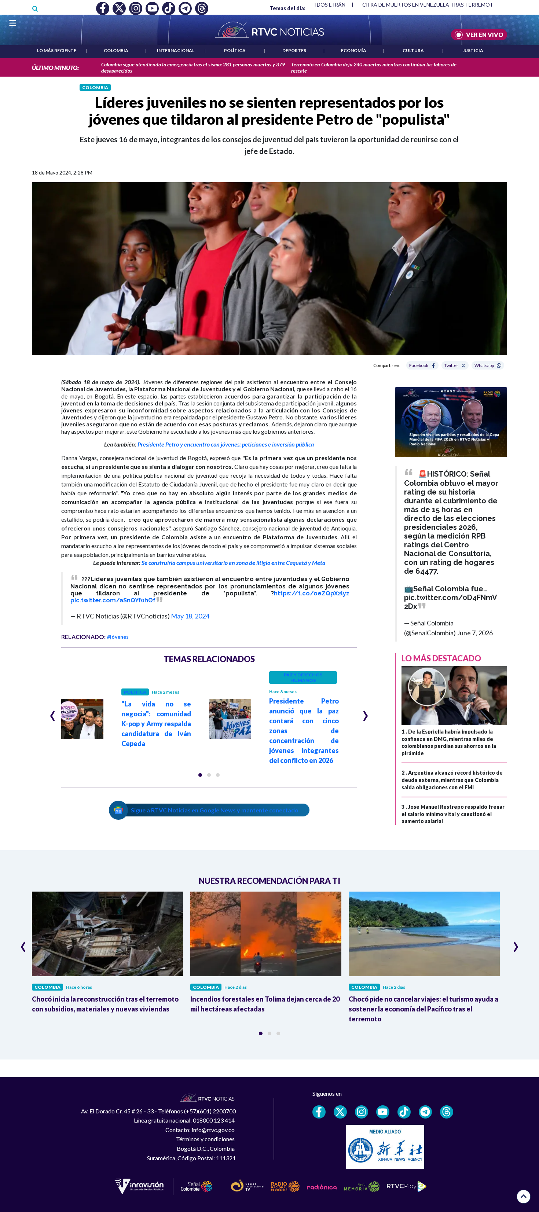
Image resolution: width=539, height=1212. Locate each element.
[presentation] (52, 712)
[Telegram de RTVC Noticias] (425, 1112)
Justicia (473, 50)
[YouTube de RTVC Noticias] (382, 1112)
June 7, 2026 (475, 633)
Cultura (413, 50)
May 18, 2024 (190, 616)
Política (235, 50)
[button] (200, 775)
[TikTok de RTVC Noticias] (404, 1112)
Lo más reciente (56, 50)
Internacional (175, 50)
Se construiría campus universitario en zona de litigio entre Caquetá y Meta (233, 562)
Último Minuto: (55, 67)
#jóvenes (118, 636)
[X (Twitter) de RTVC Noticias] (340, 1112)
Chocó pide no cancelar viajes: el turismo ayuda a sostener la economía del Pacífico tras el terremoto (423, 1009)
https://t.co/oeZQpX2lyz (311, 593)
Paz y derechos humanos (303, 677)
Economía (353, 50)
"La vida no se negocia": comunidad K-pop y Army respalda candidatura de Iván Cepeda (156, 724)
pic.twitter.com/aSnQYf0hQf (112, 600)
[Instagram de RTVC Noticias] (361, 1112)
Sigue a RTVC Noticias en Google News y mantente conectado (214, 810)
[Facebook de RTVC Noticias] (319, 1112)
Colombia (116, 50)
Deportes (294, 50)
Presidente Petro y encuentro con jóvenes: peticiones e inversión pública (226, 444)
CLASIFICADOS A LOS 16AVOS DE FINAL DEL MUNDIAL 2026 (432, 4)
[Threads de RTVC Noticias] (446, 1112)
